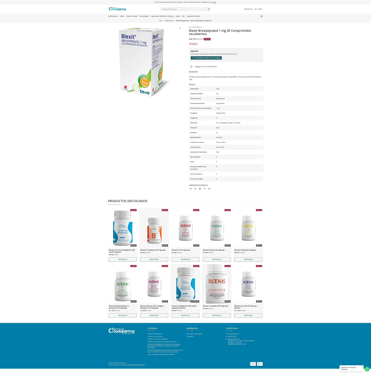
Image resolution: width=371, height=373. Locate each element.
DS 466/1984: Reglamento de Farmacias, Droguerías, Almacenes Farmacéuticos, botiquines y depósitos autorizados (164, 345)
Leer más (213, 2)
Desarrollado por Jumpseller (136, 365)
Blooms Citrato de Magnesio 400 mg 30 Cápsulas (122, 251)
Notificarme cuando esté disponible (207, 58)
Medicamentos (169, 20)
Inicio (160, 20)
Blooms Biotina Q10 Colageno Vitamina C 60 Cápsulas (152, 307)
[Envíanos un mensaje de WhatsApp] (367, 369)
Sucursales (190, 336)
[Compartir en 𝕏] (195, 188)
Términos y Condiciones (155, 336)
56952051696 (232, 336)
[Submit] (208, 9)
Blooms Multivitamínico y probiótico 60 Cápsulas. (119, 307)
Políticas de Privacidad (154, 334)
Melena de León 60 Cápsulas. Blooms (245, 307)
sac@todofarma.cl (233, 334)
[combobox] (185, 9)
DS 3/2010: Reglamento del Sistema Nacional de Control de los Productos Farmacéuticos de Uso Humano (165, 351)
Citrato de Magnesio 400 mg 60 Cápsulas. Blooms (184, 307)
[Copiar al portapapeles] (209, 188)
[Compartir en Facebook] (190, 188)
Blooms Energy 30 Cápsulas (245, 250)
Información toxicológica (194, 334)
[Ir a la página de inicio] (117, 9)
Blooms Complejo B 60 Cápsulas (215, 306)
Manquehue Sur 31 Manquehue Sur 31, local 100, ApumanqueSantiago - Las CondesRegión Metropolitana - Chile (241, 341)
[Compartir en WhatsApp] (200, 188)
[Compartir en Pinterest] (204, 188)
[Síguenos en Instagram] (262, 16)
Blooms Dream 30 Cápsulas (214, 250)
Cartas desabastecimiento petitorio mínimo (161, 354)
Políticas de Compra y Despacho (158, 339)
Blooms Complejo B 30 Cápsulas (153, 250)
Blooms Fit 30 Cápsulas (181, 250)
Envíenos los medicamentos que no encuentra (162, 342)
